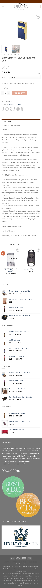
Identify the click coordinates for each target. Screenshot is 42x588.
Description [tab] (6, 121)
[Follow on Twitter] (10, 470)
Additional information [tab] (11, 125)
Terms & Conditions (30, 562)
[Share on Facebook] (7, 109)
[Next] (37, 29)
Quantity (4, 77)
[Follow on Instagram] (7, 470)
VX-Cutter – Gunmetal (31, 270)
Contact (13, 562)
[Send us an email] (14, 470)
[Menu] (3, 6)
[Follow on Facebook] (3, 470)
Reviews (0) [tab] (5, 129)
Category (5, 54)
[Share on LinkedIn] (21, 109)
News (20, 562)
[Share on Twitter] (10, 109)
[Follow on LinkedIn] (18, 470)
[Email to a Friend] (14, 109)
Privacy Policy (21, 563)
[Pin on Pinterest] (18, 109)
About (6, 562)
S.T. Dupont (18, 104)
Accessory (15, 54)
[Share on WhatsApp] (3, 109)
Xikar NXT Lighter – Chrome (11, 271)
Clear (38, 73)
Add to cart (19, 93)
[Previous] (5, 29)
